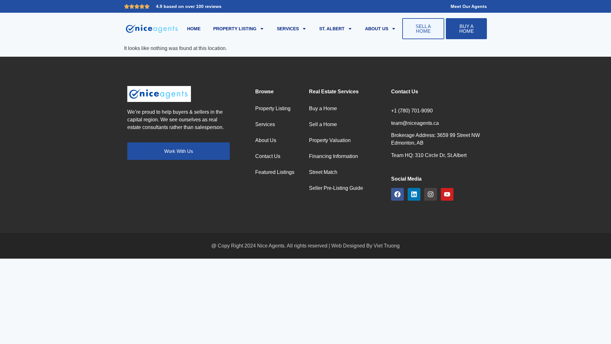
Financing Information (333, 156)
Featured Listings (274, 172)
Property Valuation (330, 140)
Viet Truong (387, 245)
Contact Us (267, 156)
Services (288, 28)
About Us (376, 28)
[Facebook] (397, 194)
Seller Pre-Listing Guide (336, 188)
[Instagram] (430, 194)
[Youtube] (447, 194)
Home (193, 28)
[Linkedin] (414, 194)
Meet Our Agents (469, 6)
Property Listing (234, 28)
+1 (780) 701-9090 (412, 110)
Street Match (323, 172)
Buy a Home (323, 108)
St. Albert (332, 28)
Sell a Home (323, 124)
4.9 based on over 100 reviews (188, 6)
